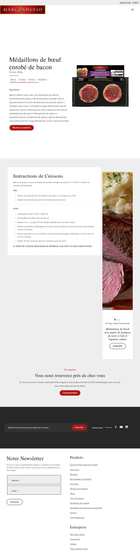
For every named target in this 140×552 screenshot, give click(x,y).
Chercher (79, 427)
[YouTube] (121, 427)
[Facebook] (115, 427)
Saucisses (74, 469)
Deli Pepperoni (77, 517)
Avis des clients (77, 534)
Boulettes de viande (79, 503)
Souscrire (14, 502)
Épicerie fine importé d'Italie (84, 464)
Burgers (74, 474)
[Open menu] (133, 10)
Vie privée (75, 539)
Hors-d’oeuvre (77, 498)
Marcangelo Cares (79, 548)
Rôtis (72, 493)
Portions (32, 79)
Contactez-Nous (70, 393)
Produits (22, 79)
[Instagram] (126, 427)
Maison (13, 79)
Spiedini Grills (125, 2)
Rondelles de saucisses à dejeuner (86, 508)
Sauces (73, 512)
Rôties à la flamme (79, 488)
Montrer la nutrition (21, 128)
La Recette (117, 346)
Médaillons (42, 79)
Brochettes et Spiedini (80, 479)
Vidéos (73, 544)
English (135, 2)
